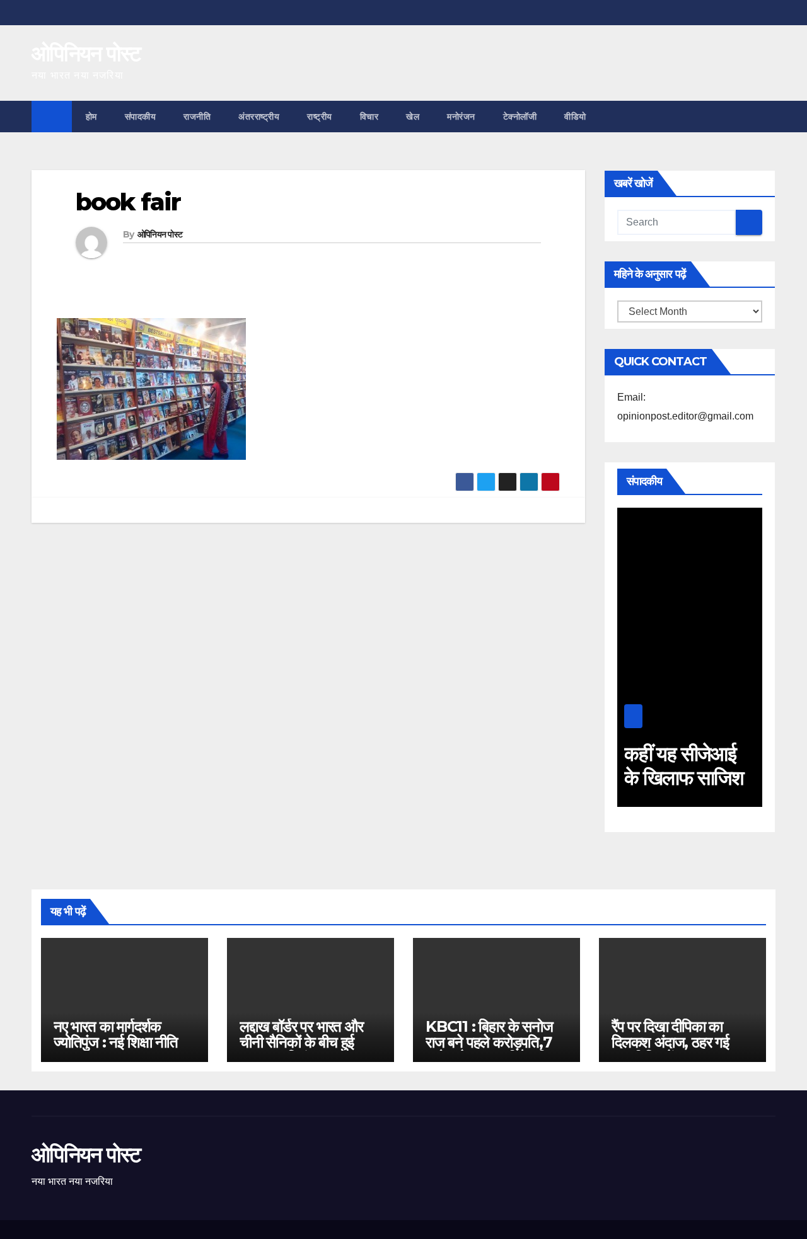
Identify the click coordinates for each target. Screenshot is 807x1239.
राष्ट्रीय (319, 116)
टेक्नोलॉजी (520, 116)
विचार (369, 116)
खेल (412, 116)
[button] (766, 116)
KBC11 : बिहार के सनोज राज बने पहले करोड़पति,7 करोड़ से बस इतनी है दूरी (489, 1042)
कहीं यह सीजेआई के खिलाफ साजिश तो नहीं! (684, 777)
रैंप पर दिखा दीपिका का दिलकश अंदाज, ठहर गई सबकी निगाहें (670, 1042)
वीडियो (575, 116)
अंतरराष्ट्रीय (258, 116)
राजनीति (197, 116)
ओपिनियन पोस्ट (86, 53)
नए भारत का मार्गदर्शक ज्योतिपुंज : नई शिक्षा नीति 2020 (116, 1042)
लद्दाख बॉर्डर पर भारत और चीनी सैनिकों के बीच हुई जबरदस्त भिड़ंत (301, 1042)
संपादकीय (140, 116)
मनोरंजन (461, 116)
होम (91, 116)
